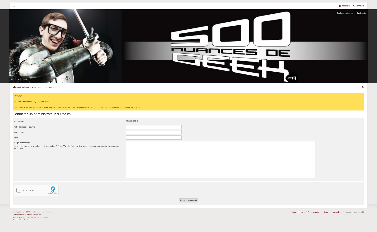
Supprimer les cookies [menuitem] (333, 212)
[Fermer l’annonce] (362, 94)
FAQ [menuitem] (12, 80)
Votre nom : (19, 132)
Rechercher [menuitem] (22, 80)
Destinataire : (19, 122)
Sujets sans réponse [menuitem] (345, 13)
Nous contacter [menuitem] (314, 212)
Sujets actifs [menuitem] (361, 13)
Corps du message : (22, 143)
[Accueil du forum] (188, 46)
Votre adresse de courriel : (25, 127)
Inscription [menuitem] (346, 6)
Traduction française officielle (22, 214)
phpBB (25, 212)
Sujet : (16, 137)
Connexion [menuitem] (359, 6)
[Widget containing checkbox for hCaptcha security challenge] (36, 190)
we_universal (20, 217)
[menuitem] (363, 87)
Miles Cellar (38, 214)
